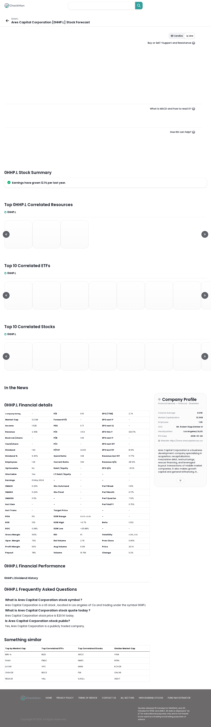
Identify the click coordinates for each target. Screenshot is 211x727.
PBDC (44, 660)
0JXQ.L (81, 678)
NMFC (81, 660)
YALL (44, 678)
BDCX (44, 672)
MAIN (80, 666)
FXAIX (8, 660)
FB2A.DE (9, 678)
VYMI (116, 654)
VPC (44, 666)
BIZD (44, 654)
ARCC (81, 654)
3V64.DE (9, 672)
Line (191, 35)
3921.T (117, 678)
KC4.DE (117, 666)
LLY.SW (8, 666)
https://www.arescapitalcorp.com (186, 440)
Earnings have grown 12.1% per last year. (39, 183)
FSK (79, 672)
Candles (178, 35)
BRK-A (8, 654)
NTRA (116, 660)
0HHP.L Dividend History (21, 578)
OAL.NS (117, 672)
